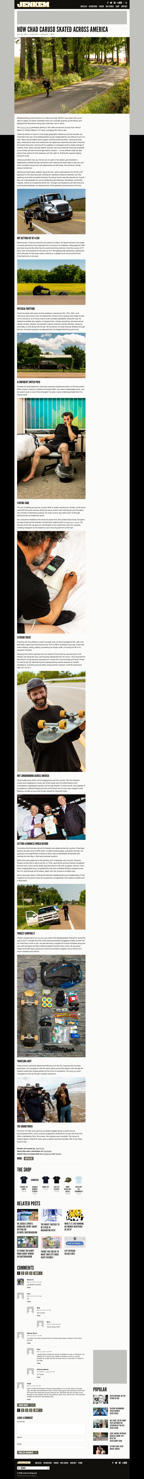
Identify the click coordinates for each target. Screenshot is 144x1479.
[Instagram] (114, 2)
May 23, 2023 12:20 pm (44, 1351)
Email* (19, 1444)
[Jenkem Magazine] (33, 4)
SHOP (117, 6)
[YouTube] (119, 2)
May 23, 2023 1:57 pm (44, 1310)
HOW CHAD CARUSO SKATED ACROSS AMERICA (62, 29)
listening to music (72, 522)
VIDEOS (101, 6)
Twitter (58, 1154)
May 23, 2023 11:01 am (34, 1282)
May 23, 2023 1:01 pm (34, 1386)
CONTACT (124, 6)
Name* (19, 1437)
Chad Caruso (25, 127)
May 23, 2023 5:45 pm (54, 1324)
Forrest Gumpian (41, 938)
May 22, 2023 (22, 34)
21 (53, 34)
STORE (80, 1463)
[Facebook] (107, 2)
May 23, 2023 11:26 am (34, 1335)
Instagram (47, 1154)
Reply (29, 1287)
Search (18, 1468)
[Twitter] (111, 2)
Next (37, 1273)
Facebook (47, 1151)
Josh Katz (34, 34)
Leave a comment (25, 1418)
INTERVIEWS (93, 6)
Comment (21, 1421)
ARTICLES (84, 6)
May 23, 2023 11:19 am (34, 1296)
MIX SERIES (110, 6)
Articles (28, 1158)
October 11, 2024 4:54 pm (45, 1372)
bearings (73, 1071)
